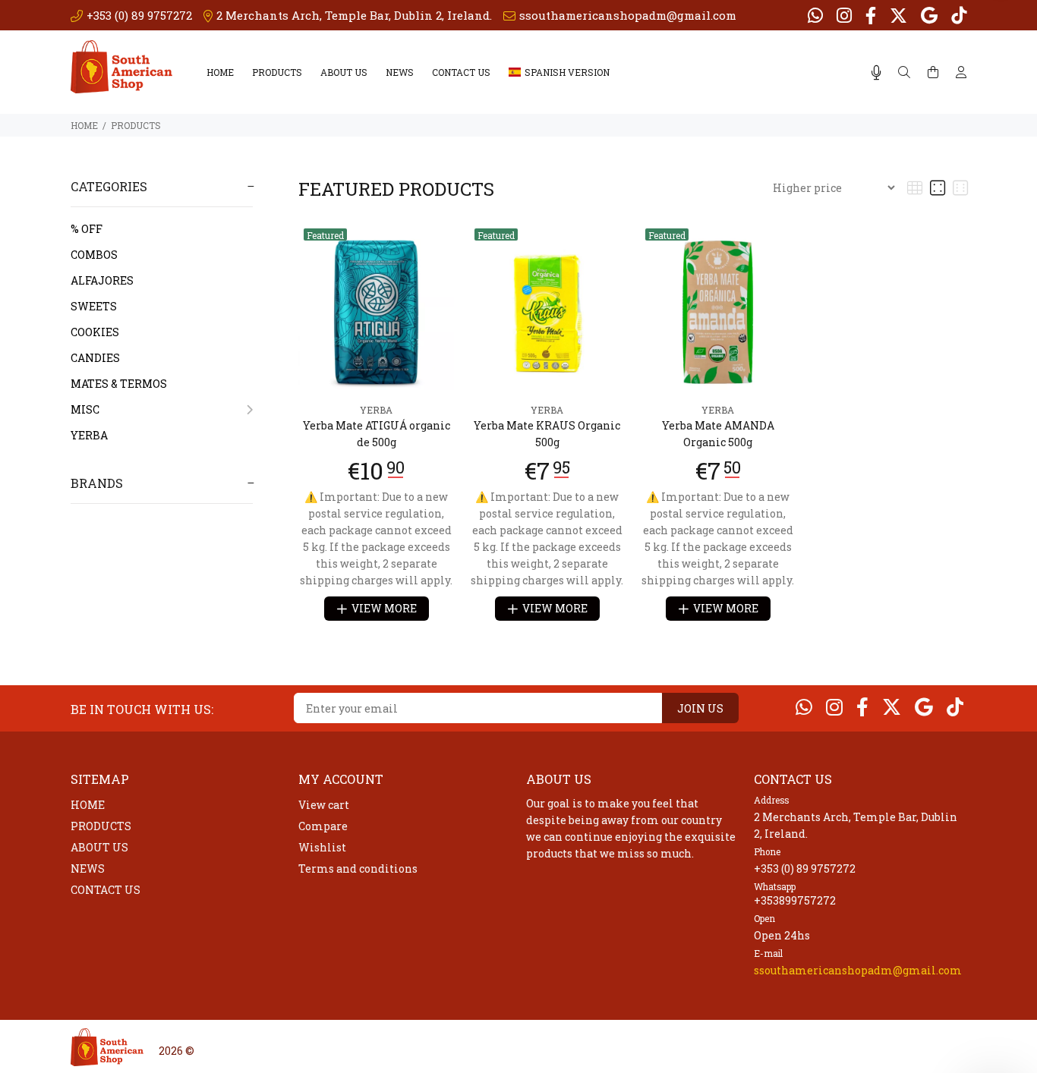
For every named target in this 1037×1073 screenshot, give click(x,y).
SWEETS (94, 306)
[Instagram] (844, 15)
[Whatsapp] (817, 15)
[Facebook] (870, 15)
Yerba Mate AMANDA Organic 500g (718, 433)
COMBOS (94, 254)
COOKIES (95, 332)
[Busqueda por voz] (876, 72)
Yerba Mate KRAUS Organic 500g (547, 433)
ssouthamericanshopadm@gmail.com (858, 970)
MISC (85, 409)
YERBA (89, 435)
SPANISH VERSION (567, 72)
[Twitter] (898, 15)
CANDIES (95, 358)
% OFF (86, 229)
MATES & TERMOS (119, 383)
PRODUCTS (277, 72)
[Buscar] (904, 72)
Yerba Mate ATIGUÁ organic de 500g (376, 433)
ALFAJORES (102, 280)
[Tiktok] (957, 15)
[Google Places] (929, 15)
